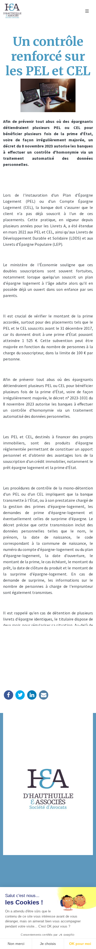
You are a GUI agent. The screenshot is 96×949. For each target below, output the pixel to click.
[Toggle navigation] (87, 11)
